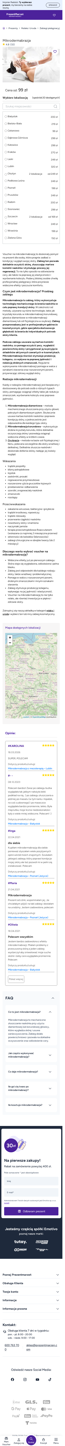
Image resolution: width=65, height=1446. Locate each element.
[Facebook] (12, 1379)
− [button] (10, 643)
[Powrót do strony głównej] (4, 28)
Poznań (12, 188)
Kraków (12, 152)
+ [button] (10, 637)
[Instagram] (25, 1379)
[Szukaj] (55, 106)
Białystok (13, 116)
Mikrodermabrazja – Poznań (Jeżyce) (28, 876)
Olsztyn (12, 173)
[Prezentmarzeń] (15, 15)
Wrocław (12, 223)
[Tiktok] (50, 1379)
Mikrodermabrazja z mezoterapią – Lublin (30, 768)
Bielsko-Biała (15, 123)
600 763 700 (12, 1347)
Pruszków (13, 195)
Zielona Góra (14, 238)
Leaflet (26, 716)
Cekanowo (13, 131)
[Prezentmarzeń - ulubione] (54, 15)
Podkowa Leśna (16, 181)
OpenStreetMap (39, 716)
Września (13, 231)
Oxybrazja (13, 440)
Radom (11, 202)
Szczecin (13, 216)
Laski (10, 159)
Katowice (13, 145)
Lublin (11, 166)
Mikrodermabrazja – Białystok (24, 823)
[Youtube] (37, 1379)
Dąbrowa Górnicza (18, 138)
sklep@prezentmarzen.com (41, 1347)
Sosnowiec (14, 209)
